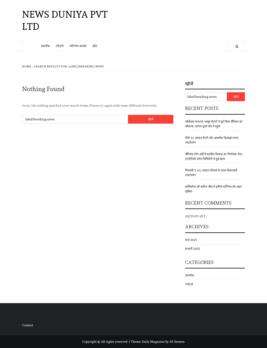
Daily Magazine (153, 341)
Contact (27, 325)
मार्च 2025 (191, 240)
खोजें (189, 84)
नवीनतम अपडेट (78, 46)
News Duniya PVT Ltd (65, 20)
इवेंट (95, 46)
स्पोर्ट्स (60, 46)
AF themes (176, 341)
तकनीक (45, 46)
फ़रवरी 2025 (192, 249)
